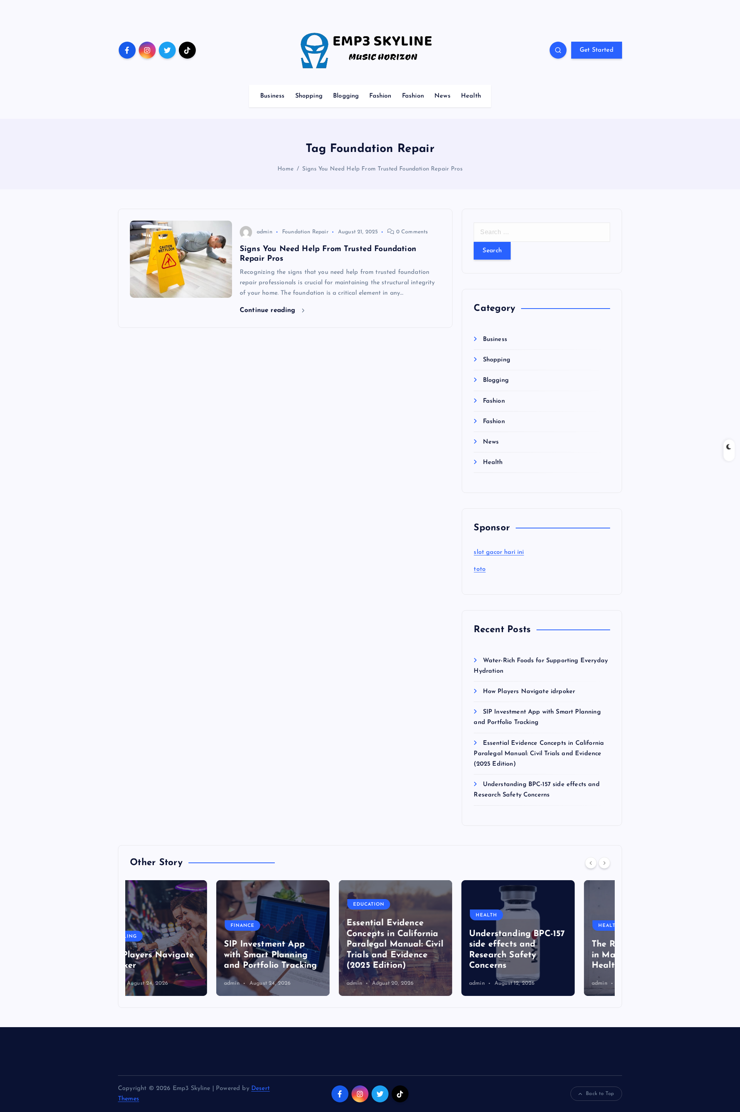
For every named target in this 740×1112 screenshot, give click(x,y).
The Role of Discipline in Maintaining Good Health (550, 955)
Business (272, 96)
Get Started (597, 50)
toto (480, 569)
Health (471, 96)
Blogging (346, 96)
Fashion (380, 96)
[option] (186, 938)
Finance (156, 925)
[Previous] (591, 863)
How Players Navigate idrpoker (529, 691)
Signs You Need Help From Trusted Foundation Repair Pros (382, 169)
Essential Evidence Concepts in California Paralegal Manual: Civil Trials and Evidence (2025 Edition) (539, 753)
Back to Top (600, 1093)
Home (286, 169)
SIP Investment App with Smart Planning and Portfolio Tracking (184, 955)
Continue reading (269, 310)
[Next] (604, 863)
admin (264, 232)
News (442, 96)
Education (282, 904)
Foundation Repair (305, 232)
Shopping (309, 96)
